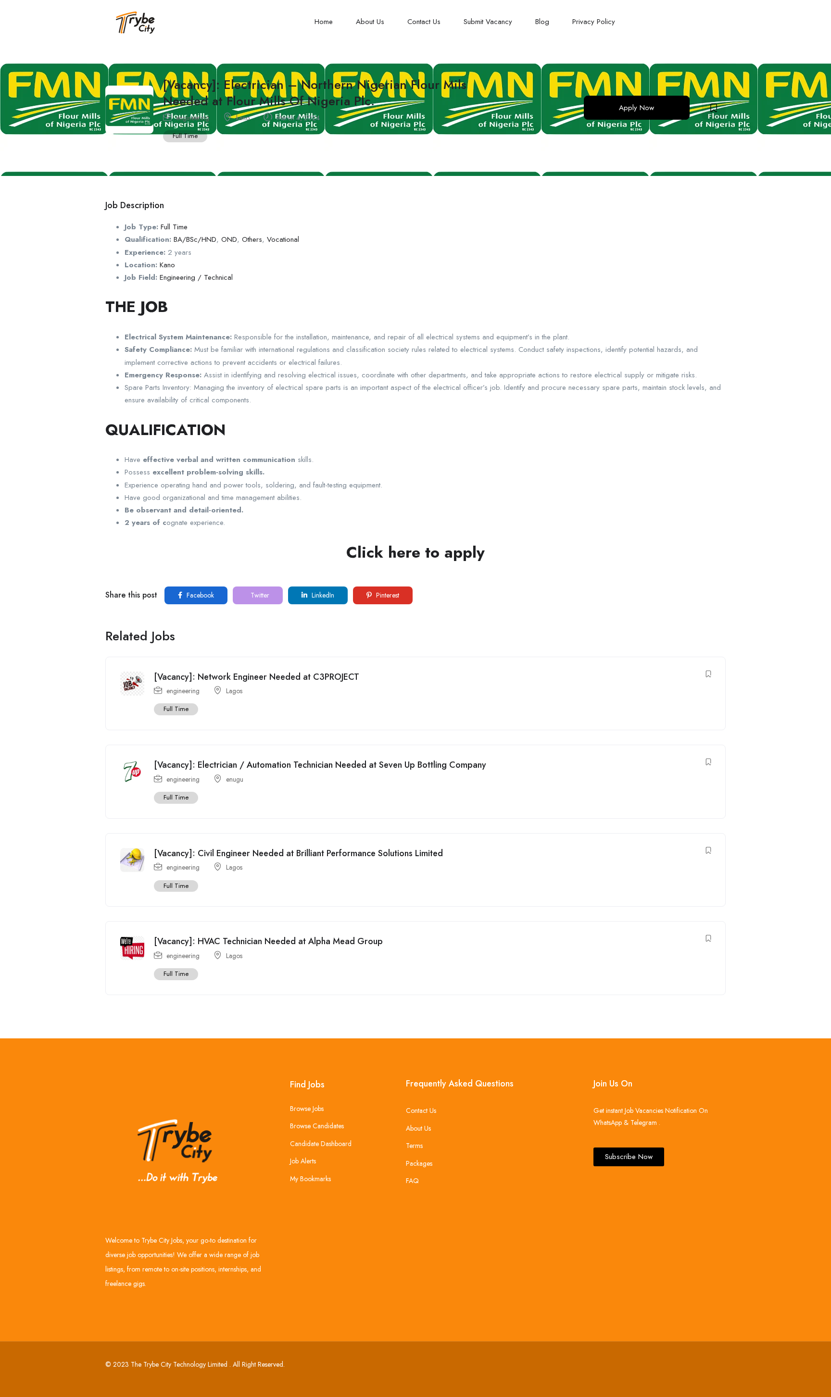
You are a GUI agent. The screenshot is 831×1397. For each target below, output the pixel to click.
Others (252, 239)
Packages (419, 1163)
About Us (370, 21)
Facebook (199, 595)
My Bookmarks (310, 1179)
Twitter (259, 595)
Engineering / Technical (196, 277)
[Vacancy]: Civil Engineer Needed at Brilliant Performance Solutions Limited (298, 853)
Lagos (234, 691)
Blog (542, 21)
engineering (192, 118)
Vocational (283, 239)
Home (324, 21)
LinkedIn (322, 595)
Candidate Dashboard (321, 1143)
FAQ (412, 1180)
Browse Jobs (307, 1108)
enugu (234, 779)
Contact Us (424, 21)
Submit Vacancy (488, 21)
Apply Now (636, 107)
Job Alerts (303, 1161)
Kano (167, 265)
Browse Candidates (317, 1126)
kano (243, 118)
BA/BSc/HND (195, 239)
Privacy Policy (593, 21)
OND (229, 239)
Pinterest (386, 595)
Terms (414, 1145)
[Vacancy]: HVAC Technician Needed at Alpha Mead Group (268, 941)
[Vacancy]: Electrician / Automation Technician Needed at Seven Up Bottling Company (320, 765)
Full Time (185, 135)
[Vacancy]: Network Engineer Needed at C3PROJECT (256, 677)
